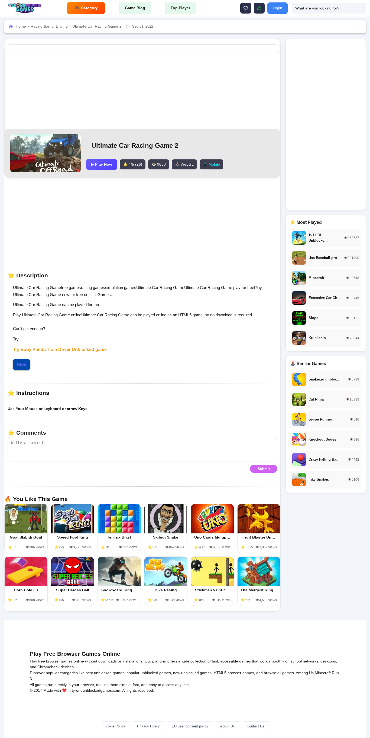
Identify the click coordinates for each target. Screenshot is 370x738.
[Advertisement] (142, 89)
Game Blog (135, 8)
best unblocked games (105, 673)
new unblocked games (192, 673)
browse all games (279, 673)
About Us (227, 726)
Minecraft (323, 673)
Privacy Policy (148, 726)
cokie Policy (115, 726)
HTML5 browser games (234, 673)
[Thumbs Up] (259, 8)
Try (17, 349)
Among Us (305, 673)
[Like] (245, 8)
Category (89, 8)
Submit (264, 469)
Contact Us (255, 726)
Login (277, 8)
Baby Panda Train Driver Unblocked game (64, 349)
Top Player (180, 8)
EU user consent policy (190, 726)
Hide (21, 364)
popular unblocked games (148, 673)
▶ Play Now (101, 164)
